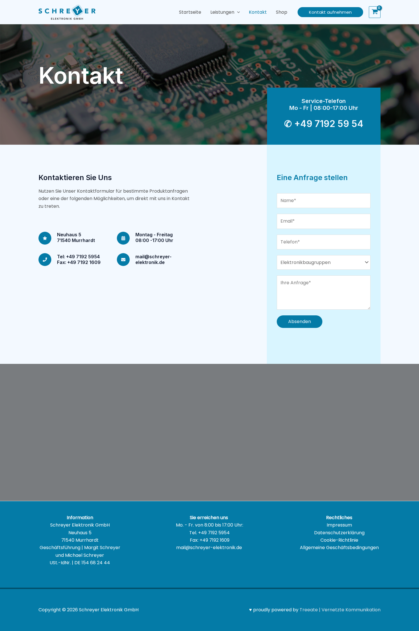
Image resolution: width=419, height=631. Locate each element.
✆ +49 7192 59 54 (323, 123)
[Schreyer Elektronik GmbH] (66, 12)
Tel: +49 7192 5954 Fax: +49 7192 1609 (79, 259)
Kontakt (258, 12)
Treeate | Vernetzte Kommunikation (340, 609)
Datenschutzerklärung (339, 532)
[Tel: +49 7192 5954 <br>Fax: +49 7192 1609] (44, 259)
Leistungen (222, 12)
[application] (237, 12)
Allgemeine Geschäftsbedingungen (339, 547)
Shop (281, 12)
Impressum (339, 525)
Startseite (190, 12)
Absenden (299, 321)
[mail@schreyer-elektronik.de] (123, 259)
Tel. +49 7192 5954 (209, 532)
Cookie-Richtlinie (339, 540)
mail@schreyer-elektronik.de (153, 259)
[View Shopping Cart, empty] (375, 12)
